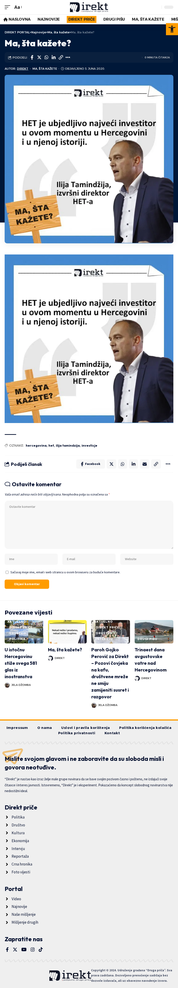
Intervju (104, 639)
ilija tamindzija (68, 445)
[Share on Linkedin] (53, 57)
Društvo (17, 633)
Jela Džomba (21, 685)
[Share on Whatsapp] (46, 57)
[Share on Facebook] (32, 57)
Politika (17, 639)
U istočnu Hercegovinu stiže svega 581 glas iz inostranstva (21, 663)
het (51, 445)
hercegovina (36, 445)
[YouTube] (24, 949)
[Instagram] (32, 949)
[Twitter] (15, 949)
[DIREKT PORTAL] (89, 7)
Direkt (22, 68)
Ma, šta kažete (44, 68)
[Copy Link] (60, 57)
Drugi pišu (147, 639)
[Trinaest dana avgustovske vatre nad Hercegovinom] (154, 631)
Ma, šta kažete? (65, 649)
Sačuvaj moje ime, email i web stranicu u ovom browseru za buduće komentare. (65, 572)
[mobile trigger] (9, 7)
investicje (89, 445)
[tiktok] (41, 949)
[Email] (144, 464)
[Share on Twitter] (39, 57)
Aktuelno (16, 621)
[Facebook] (7, 949)
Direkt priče (20, 627)
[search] (156, 7)
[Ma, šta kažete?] (67, 631)
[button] (172, 29)
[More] (68, 57)
